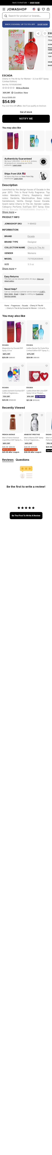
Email (16, 294)
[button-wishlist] (43, 9)
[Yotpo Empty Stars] (8, 88)
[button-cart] (48, 9)
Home (6, 305)
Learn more (17, 165)
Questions (22, 459)
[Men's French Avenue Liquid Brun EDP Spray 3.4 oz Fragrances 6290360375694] (20, 415)
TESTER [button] (42, 396)
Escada (25, 305)
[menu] (4, 9)
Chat (22, 294)
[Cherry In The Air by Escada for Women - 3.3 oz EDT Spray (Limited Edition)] (45, 33)
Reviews (8, 459)
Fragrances (15, 305)
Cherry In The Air (36, 305)
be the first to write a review (26, 515)
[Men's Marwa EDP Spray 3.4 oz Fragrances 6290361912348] (42, 415)
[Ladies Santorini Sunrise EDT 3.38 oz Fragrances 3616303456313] (22, 366)
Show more (8, 212)
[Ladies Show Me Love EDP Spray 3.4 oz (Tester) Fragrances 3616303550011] (47, 366)
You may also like (11, 127)
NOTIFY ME (26, 118)
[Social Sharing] (38, 33)
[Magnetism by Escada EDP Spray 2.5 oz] (22, 323)
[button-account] (38, 9)
